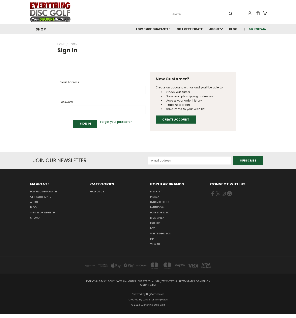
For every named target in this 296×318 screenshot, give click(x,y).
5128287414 (257, 29)
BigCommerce (155, 294)
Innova (154, 196)
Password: (66, 102)
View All (155, 244)
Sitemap (35, 217)
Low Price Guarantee (153, 29)
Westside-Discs (160, 233)
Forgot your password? (116, 122)
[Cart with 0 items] (265, 13)
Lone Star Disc (159, 212)
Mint (153, 238)
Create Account (175, 120)
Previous (285, 305)
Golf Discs (97, 191)
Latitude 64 (157, 207)
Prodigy (155, 223)
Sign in (34, 212)
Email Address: (70, 82)
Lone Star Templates (155, 299)
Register (50, 212)
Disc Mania (157, 217)
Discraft (156, 191)
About (214, 29)
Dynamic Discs (159, 202)
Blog (233, 29)
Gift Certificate (190, 29)
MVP (152, 228)
